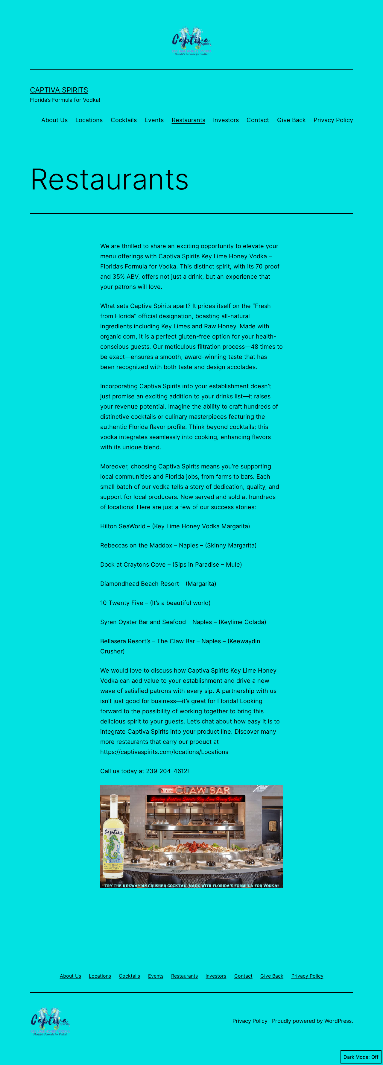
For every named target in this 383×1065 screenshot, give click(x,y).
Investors (226, 120)
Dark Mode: (357, 1057)
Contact (258, 120)
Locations (89, 120)
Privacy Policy (333, 120)
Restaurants (188, 120)
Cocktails (124, 120)
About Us (54, 120)
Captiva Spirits (59, 90)
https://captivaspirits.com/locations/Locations (164, 751)
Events (154, 120)
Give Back (291, 120)
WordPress (338, 1021)
